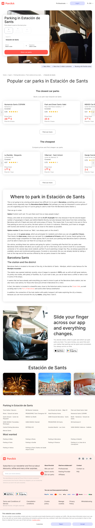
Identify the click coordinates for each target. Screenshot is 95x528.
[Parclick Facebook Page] (86, 458)
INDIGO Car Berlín (31, 417)
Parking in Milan (8, 439)
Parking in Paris (7, 442)
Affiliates (62, 474)
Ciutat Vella (76, 286)
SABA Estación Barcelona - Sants (58, 417)
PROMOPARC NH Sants (55, 422)
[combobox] (28, 40)
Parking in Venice (8, 447)
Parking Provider (64, 472)
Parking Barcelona (19, 75)
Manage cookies (61, 502)
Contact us (80, 469)
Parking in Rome (30, 439)
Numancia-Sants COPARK (79, 413)
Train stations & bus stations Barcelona (34, 75)
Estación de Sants (49, 75)
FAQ (78, 472)
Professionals (63, 469)
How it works (49, 472)
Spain (10, 75)
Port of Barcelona (28, 289)
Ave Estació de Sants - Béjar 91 (57, 410)
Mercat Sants (7, 430)
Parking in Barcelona (54, 439)
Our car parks (49, 474)
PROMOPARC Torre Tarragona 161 (36, 413)
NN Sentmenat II (76, 422)
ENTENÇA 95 (30, 427)
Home (4, 75)
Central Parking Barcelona (11, 427)
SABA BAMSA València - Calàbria (81, 427)
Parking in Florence (54, 442)
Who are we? (49, 469)
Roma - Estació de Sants (10, 413)
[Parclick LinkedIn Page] (83, 458)
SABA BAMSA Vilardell (32, 422)
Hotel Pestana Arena (54, 413)
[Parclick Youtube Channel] (90, 458)
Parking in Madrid (76, 439)
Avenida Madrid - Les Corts (56, 427)
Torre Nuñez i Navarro (9, 410)
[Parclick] (8, 3)
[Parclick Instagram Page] (79, 458)
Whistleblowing (86, 501)
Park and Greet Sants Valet (79, 410)
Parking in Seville (31, 442)
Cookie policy (36, 520)
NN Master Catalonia (32, 410)
